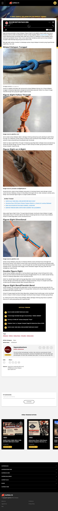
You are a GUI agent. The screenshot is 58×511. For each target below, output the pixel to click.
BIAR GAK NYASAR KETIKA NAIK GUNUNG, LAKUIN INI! (20, 205)
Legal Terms (4, 503)
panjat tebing (44, 34)
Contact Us (31, 501)
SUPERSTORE (5, 486)
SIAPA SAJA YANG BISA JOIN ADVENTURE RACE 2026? (20, 201)
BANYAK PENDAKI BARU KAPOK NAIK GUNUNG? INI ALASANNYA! (23, 207)
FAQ (2, 506)
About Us (4, 501)
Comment (29, 401)
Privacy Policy (32, 503)
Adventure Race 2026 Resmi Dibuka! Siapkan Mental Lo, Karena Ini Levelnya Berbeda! (28, 203)
